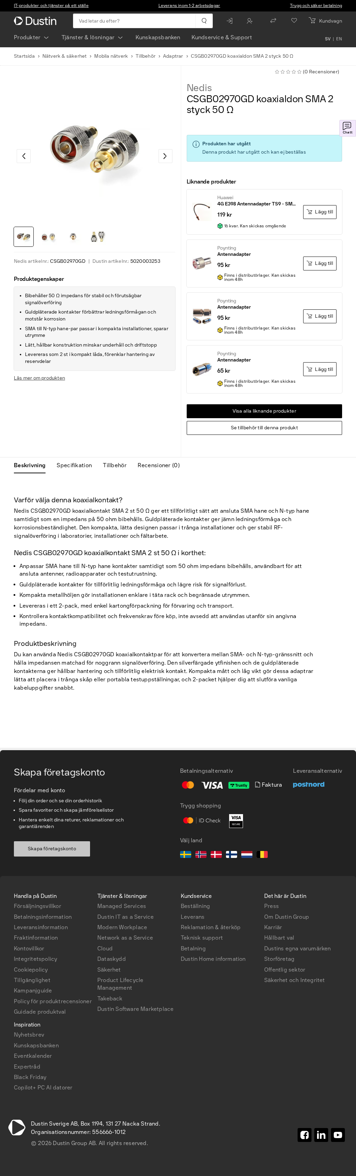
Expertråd (27, 1066)
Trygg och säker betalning (316, 5)
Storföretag (279, 959)
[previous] (24, 156)
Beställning (195, 906)
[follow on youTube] (338, 1135)
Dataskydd (111, 959)
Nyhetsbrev (29, 1034)
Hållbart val (279, 937)
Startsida (24, 56)
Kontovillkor (29, 948)
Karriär (273, 927)
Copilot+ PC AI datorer (43, 1087)
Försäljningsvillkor (37, 906)
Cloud (105, 948)
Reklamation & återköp (211, 927)
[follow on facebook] (305, 1135)
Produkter (27, 37)
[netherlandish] (246, 855)
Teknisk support (202, 937)
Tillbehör (145, 56)
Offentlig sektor (284, 969)
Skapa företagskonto (52, 849)
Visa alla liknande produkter (264, 411)
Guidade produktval (40, 1011)
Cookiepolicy (31, 969)
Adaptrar (173, 56)
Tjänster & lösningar (88, 37)
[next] (165, 156)
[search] (203, 21)
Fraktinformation (36, 937)
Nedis (199, 88)
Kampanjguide (33, 990)
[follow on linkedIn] (321, 1135)
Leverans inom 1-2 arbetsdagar (189, 5)
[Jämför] (273, 20)
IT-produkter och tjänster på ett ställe (51, 5)
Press (271, 906)
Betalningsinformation (43, 917)
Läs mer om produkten (39, 378)
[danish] (216, 855)
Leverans (193, 917)
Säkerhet (109, 969)
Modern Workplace (122, 927)
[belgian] (262, 855)
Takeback (110, 998)
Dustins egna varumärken (297, 948)
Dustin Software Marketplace (135, 1009)
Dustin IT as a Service (125, 917)
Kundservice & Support (222, 37)
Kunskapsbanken (158, 37)
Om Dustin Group (286, 917)
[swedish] (185, 855)
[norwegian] (201, 855)
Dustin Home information (213, 959)
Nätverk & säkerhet (64, 56)
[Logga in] (231, 20)
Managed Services (121, 906)
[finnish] (231, 855)
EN (339, 39)
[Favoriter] (294, 20)
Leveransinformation (41, 927)
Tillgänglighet (32, 980)
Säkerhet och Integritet (294, 980)
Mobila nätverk (111, 56)
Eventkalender (33, 1056)
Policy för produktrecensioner (53, 1001)
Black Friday (30, 1077)
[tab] (32, 465)
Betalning (193, 948)
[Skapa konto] (251, 20)
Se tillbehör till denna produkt (264, 428)
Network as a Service (125, 937)
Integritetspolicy (35, 959)
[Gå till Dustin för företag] (36, 21)
